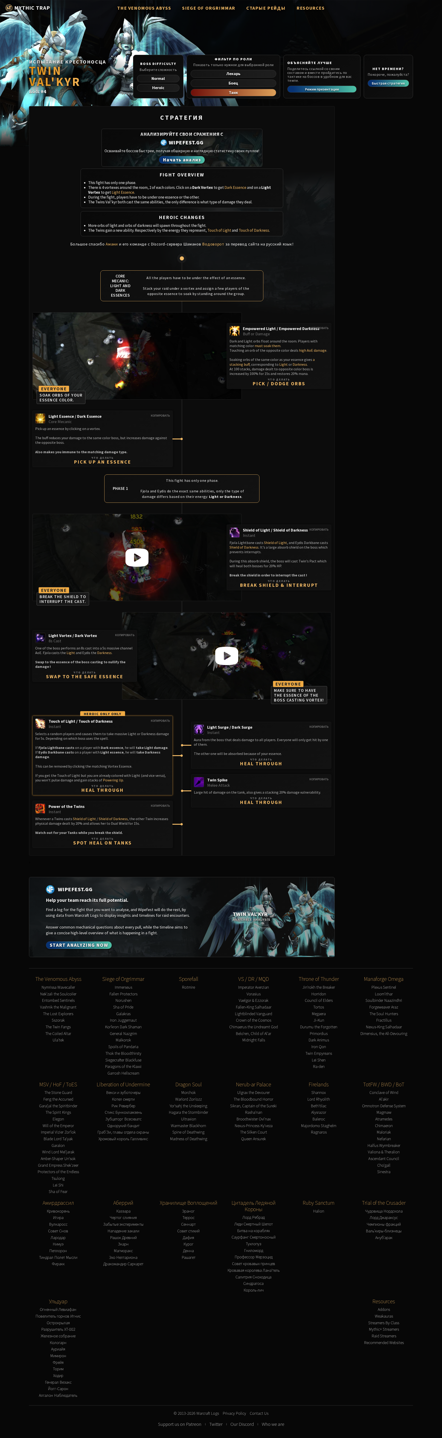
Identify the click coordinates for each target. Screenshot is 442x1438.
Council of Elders (319, 1000)
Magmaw (383, 1112)
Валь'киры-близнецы (384, 1231)
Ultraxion (188, 1119)
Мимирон (58, 1355)
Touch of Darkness (254, 230)
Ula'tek (58, 1040)
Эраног (188, 1211)
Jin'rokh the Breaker (318, 987)
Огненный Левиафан (58, 1309)
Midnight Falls (253, 1040)
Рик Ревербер (123, 1106)
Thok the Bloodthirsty (123, 1053)
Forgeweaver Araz (383, 1007)
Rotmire (188, 987)
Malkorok (123, 1040)
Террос (189, 1217)
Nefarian (384, 1139)
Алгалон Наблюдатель (58, 1395)
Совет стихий (188, 1231)
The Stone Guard (58, 1092)
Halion (318, 1211)
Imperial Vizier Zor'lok (58, 1132)
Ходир (58, 1375)
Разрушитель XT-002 (58, 1329)
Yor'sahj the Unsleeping (188, 1106)
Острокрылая (58, 1323)
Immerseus (123, 987)
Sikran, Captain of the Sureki (253, 1106)
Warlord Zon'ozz (188, 1099)
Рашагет (188, 1257)
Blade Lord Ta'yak (58, 1139)
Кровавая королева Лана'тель (253, 1270)
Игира (58, 1217)
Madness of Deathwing (188, 1139)
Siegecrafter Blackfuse (123, 1060)
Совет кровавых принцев (253, 1263)
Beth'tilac (318, 1106)
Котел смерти (123, 1099)
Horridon (318, 994)
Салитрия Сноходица (253, 1277)
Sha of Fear (58, 1191)
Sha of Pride (123, 1007)
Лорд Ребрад (253, 1217)
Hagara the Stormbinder (188, 1112)
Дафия (188, 1237)
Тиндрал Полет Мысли (58, 1257)
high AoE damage (312, 350)
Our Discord (242, 1424)
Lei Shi (58, 1185)
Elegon (58, 1119)
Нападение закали (123, 1231)
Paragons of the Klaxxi (123, 1066)
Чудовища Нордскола (384, 1211)
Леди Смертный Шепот (253, 1224)
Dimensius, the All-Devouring (383, 1033)
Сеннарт (188, 1224)
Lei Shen (319, 1060)
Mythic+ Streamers (384, 1329)
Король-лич (254, 1290)
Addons (384, 1309)
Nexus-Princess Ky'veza (254, 1125)
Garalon (58, 1145)
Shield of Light (275, 542)
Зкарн (123, 1244)
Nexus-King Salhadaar (384, 1027)
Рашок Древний (123, 1237)
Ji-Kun (318, 1020)
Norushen (123, 1000)
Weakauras (384, 1316)
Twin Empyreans (318, 1053)
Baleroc (318, 1119)
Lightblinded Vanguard (253, 1013)
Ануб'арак (384, 1237)
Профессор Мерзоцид (254, 1257)
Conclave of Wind (383, 1092)
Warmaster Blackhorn (188, 1125)
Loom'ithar (384, 994)
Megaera (319, 1013)
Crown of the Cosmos (253, 1020)
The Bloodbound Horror (253, 1099)
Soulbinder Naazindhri (384, 1000)
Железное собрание (58, 1336)
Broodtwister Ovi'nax (253, 1119)
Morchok (188, 1092)
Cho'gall (383, 1165)
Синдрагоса (253, 1283)
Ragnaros (319, 1132)
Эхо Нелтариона (123, 1257)
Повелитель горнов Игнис (58, 1316)
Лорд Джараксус (384, 1217)
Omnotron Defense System (384, 1106)
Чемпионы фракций (384, 1224)
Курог (188, 1244)
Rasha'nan (253, 1112)
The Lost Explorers (58, 1013)
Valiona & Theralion (384, 1152)
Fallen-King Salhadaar (253, 1007)
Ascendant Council (383, 1158)
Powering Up (113, 780)
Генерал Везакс (58, 1382)
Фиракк (58, 1264)
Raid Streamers (384, 1336)
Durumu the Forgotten (318, 1027)
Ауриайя (58, 1349)
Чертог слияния (123, 1217)
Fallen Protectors (123, 994)
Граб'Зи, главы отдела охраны (123, 1132)
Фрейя (58, 1362)
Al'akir (384, 1099)
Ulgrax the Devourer (253, 1092)
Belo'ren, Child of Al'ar (253, 1033)
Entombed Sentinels (58, 1000)
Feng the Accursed (58, 1099)
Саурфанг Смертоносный (254, 1237)
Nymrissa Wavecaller (58, 987)
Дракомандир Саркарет (123, 1264)
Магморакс (123, 1250)
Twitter (216, 1424)
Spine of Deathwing (188, 1132)
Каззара (123, 1211)
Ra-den (319, 1066)
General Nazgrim (123, 1033)
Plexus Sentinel (383, 987)
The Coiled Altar (58, 1033)
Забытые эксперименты (123, 1224)
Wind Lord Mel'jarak (58, 1152)
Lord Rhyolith (318, 1099)
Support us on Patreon (179, 1424)
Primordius (319, 1033)
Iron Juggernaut (123, 1020)
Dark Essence (235, 187)
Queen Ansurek (253, 1139)
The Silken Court (253, 1132)
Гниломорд (253, 1250)
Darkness (300, 364)
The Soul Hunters (383, 1013)
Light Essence (123, 192)
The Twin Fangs (58, 1027)
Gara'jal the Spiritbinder (58, 1106)
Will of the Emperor (58, 1125)
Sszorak (58, 1020)
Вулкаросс (58, 1224)
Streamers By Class (383, 1323)
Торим (58, 1369)
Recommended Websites (384, 1342)
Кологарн (58, 1342)
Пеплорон (58, 1250)
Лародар (58, 1237)
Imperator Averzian (253, 987)
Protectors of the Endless (58, 1171)
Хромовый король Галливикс (123, 1139)
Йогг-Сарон (58, 1388)
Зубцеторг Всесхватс (123, 1119)
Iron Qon (318, 1046)
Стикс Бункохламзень (123, 1112)
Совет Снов (58, 1231)
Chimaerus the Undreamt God (253, 1027)
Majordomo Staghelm (318, 1125)
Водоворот (213, 244)
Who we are (273, 1424)
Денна (188, 1250)
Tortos (318, 1007)
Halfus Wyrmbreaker (383, 1145)
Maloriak (384, 1132)
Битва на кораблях (253, 1230)
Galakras (123, 1013)
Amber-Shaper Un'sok (58, 1158)
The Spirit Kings (58, 1112)
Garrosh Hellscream (123, 1073)
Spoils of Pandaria (123, 1046)
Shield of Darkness (244, 547)
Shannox (318, 1092)
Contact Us (259, 1413)
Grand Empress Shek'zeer (58, 1165)
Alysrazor (318, 1112)
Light (283, 364)
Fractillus (383, 1020)
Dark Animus (318, 1040)
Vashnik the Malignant (58, 1007)
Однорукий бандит (123, 1125)
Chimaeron (384, 1125)
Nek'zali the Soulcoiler (58, 994)
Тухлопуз (253, 1244)
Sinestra (383, 1171)
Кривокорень (58, 1211)
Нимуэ (58, 1244)
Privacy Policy (234, 1413)
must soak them (267, 345)
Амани (112, 244)
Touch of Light (219, 230)
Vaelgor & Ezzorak (253, 1000)
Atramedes (383, 1119)
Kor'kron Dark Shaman (123, 1027)
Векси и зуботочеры (123, 1092)
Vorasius (254, 994)
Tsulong (58, 1178)
